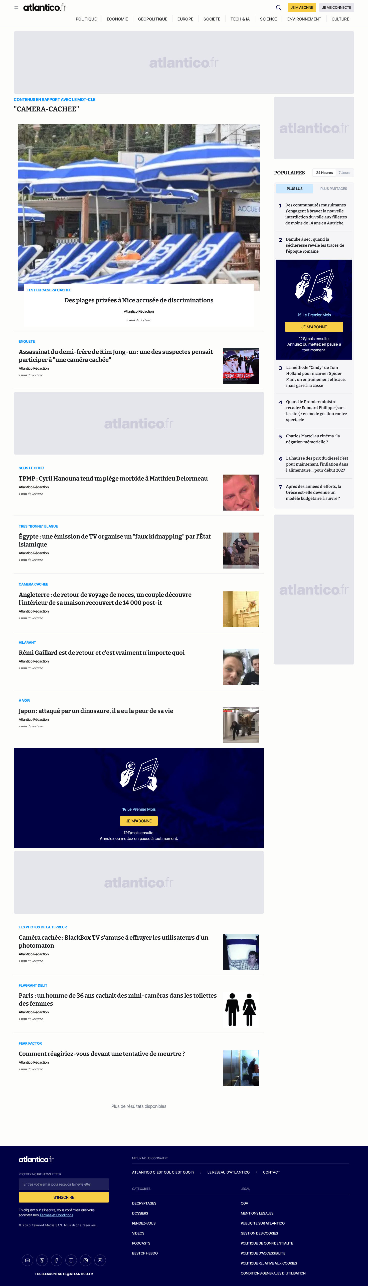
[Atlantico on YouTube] (100, 1260)
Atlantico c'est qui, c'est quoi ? (163, 1172)
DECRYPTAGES (144, 1203)
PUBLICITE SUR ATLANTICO (263, 1223)
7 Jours (344, 172)
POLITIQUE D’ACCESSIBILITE (263, 1253)
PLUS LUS (295, 188)
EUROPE (185, 18)
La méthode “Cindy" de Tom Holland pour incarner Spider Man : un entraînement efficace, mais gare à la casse (316, 376)
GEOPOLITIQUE (152, 18)
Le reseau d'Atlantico (229, 1172)
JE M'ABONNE (302, 7)
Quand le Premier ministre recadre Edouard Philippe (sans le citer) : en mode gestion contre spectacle (316, 410)
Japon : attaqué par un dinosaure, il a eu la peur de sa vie (96, 710)
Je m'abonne (139, 820)
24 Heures (324, 172)
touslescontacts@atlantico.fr (64, 1274)
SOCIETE (212, 18)
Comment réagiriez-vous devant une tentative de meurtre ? (102, 1053)
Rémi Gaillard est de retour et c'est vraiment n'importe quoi (102, 652)
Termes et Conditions (56, 1215)
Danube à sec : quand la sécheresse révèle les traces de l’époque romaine (315, 245)
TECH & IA (240, 18)
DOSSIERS (140, 1213)
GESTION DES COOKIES (259, 1233)
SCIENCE (268, 18)
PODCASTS (141, 1243)
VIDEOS (138, 1233)
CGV (244, 1203)
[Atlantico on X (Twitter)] (42, 1260)
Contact (271, 1172)
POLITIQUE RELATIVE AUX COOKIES (269, 1263)
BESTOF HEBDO (145, 1253)
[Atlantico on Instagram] (85, 1260)
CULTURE (340, 18)
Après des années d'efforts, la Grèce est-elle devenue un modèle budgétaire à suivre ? (313, 492)
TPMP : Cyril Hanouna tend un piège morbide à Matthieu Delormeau (113, 478)
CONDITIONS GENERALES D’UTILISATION (273, 1273)
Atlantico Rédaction (139, 311)
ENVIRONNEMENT (304, 18)
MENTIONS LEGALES (257, 1213)
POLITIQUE (86, 18)
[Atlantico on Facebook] (56, 1260)
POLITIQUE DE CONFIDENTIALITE (267, 1243)
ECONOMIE (117, 18)
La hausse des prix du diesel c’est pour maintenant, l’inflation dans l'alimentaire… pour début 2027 (317, 464)
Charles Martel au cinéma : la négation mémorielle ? (313, 439)
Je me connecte (336, 7)
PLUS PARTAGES (333, 188)
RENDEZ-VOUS (143, 1223)
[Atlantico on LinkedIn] (71, 1260)
